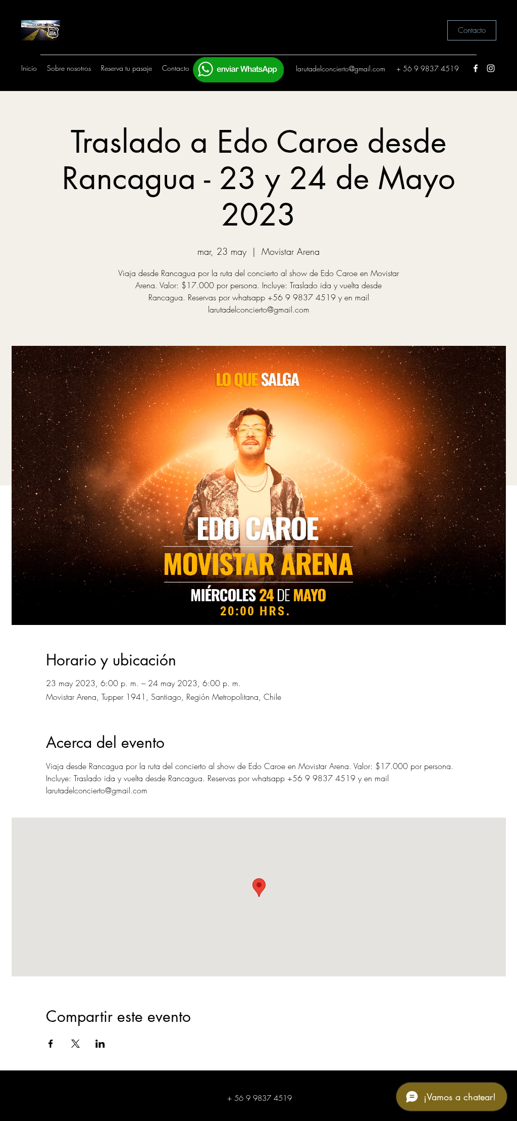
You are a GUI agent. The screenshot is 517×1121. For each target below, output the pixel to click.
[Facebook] (476, 68)
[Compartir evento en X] (75, 1044)
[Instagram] (491, 68)
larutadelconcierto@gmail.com (340, 68)
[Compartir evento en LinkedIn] (100, 1044)
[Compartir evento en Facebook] (51, 1044)
